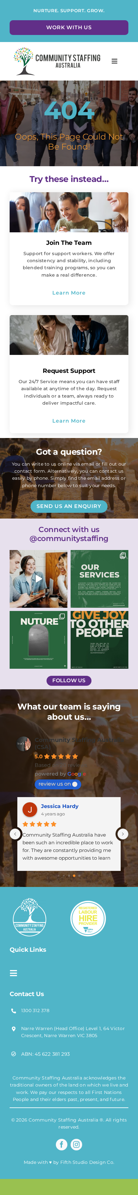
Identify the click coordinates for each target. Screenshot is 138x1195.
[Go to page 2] (69, 876)
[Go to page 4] (79, 876)
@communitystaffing (69, 538)
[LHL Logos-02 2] (88, 903)
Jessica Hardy (60, 806)
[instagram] (76, 1144)
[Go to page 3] (74, 875)
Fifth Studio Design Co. (87, 1162)
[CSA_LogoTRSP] (30, 900)
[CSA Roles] (56, 46)
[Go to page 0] (58, 875)
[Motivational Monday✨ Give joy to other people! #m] (99, 640)
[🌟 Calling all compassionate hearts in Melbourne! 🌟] (38, 579)
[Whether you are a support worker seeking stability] (38, 640)
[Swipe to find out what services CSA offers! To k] (99, 579)
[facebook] (61, 1144)
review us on (55, 784)
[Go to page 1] (64, 876)
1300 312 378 (35, 1010)
